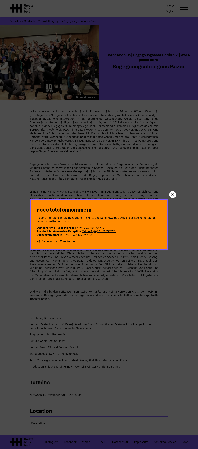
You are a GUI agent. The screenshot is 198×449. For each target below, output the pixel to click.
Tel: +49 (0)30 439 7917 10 (88, 228)
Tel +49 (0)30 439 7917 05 (76, 235)
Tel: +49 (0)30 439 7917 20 (99, 231)
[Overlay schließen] (172, 194)
